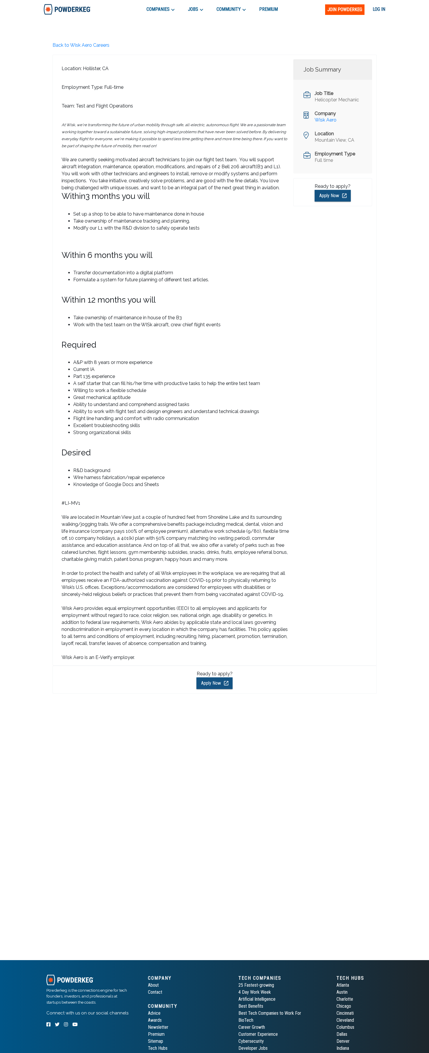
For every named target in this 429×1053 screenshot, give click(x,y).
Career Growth (251, 1027)
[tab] (67, 9)
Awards (155, 1020)
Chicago (343, 1006)
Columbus (345, 1027)
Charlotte (344, 999)
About (153, 985)
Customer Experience (258, 1034)
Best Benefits (250, 1006)
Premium (156, 1034)
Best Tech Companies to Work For (269, 1013)
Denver (343, 1041)
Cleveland (345, 1020)
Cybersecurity (251, 1041)
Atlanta (342, 985)
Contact (155, 992)
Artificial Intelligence (256, 999)
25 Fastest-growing (256, 985)
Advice (154, 1013)
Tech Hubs (158, 1048)
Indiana (342, 1048)
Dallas (341, 1034)
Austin (342, 992)
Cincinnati (345, 1013)
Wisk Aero (325, 120)
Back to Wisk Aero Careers (81, 45)
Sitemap (155, 1041)
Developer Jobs (253, 1048)
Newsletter (158, 1027)
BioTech (245, 1020)
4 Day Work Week (254, 992)
